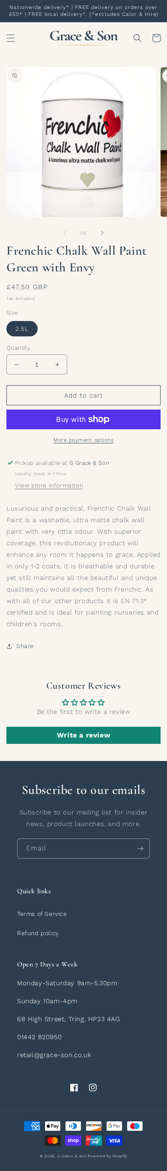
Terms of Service (42, 913)
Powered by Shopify (107, 1156)
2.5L (22, 328)
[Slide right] (102, 232)
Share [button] (25, 645)
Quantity (18, 348)
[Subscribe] (140, 848)
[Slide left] (64, 232)
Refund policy (38, 933)
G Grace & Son (71, 1156)
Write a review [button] (83, 735)
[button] (10, 38)
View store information (49, 485)
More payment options (83, 440)
